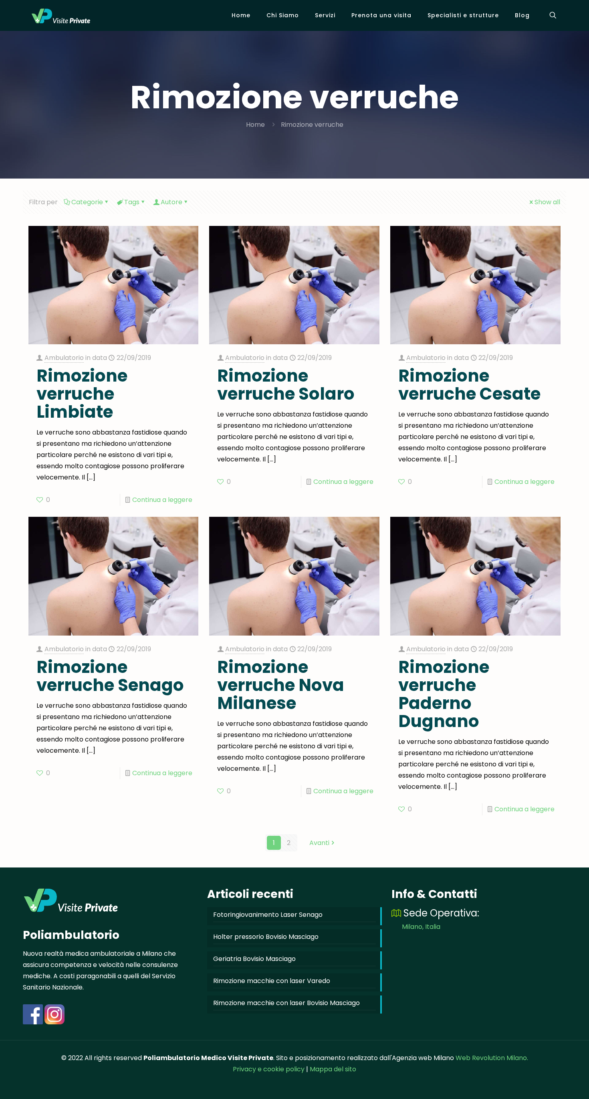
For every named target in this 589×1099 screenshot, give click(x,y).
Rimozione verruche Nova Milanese (280, 685)
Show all (547, 202)
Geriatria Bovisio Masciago (254, 958)
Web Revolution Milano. (492, 1057)
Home (255, 124)
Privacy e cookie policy (269, 1069)
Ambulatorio (64, 357)
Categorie (87, 202)
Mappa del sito (333, 1069)
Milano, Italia (421, 926)
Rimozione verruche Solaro (286, 385)
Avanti (319, 842)
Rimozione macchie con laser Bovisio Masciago (286, 1003)
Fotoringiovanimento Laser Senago (268, 914)
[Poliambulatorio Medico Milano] (61, 15)
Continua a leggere (162, 499)
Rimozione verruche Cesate (469, 385)
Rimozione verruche (312, 124)
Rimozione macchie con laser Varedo (271, 980)
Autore (171, 202)
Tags (131, 202)
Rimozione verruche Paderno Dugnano (443, 694)
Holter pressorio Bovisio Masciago (266, 936)
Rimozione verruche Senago (110, 676)
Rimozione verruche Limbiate (81, 394)
